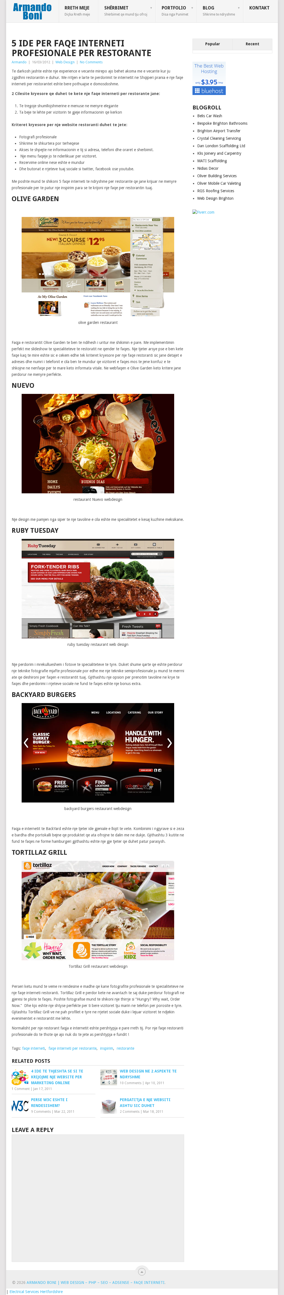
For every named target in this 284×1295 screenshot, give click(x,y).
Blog (219, 10)
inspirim (106, 1048)
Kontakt (259, 8)
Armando (19, 62)
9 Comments (41, 1112)
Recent (252, 44)
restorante (125, 1048)
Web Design (65, 62)
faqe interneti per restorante (73, 1048)
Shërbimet (125, 10)
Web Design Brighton (215, 198)
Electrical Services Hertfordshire (36, 1291)
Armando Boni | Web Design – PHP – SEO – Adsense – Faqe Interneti (95, 1282)
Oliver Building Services (217, 176)
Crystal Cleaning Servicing (219, 138)
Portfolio (175, 10)
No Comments (91, 62)
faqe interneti (33, 1048)
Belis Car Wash (209, 116)
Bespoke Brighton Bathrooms (222, 123)
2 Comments (130, 1112)
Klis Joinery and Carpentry (219, 153)
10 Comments (130, 1083)
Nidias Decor (208, 168)
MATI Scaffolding (212, 161)
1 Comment (21, 1089)
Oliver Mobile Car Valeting (219, 183)
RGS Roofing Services (215, 191)
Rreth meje (77, 10)
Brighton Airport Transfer (218, 131)
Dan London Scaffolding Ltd (221, 146)
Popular (212, 44)
